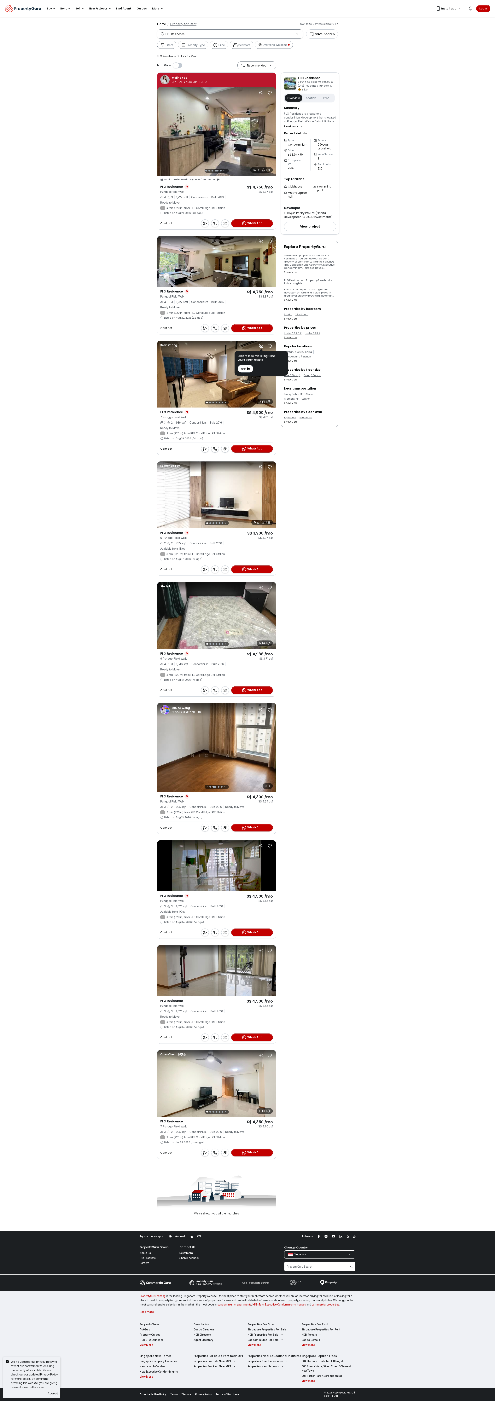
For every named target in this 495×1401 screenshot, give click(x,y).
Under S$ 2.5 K (292, 333)
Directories (201, 1324)
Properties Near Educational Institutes (274, 1356)
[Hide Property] (261, 93)
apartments (244, 1304)
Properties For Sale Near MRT (212, 1361)
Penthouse (306, 417)
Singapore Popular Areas (319, 1356)
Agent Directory (203, 1339)
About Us (145, 1252)
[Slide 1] (207, 402)
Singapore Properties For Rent (320, 1329)
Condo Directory (204, 1329)
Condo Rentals (310, 1339)
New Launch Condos (152, 1366)
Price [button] (326, 98)
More (156, 8)
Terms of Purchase (227, 1394)
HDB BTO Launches (152, 1339)
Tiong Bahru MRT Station (299, 394)
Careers (144, 1263)
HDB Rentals (309, 1334)
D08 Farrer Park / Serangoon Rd (321, 1375)
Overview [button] (293, 98)
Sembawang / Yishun (297, 356)
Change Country (296, 1247)
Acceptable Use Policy (153, 1394)
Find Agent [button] (123, 8)
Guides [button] (142, 8)
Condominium (299, 264)
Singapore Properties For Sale (267, 1329)
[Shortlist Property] (270, 93)
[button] (293, 126)
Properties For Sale (261, 1324)
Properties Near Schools (263, 1366)
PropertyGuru (149, 1324)
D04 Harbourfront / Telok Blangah (322, 1361)
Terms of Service (180, 1394)
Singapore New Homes (156, 1356)
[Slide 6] (216, 170)
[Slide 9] (226, 170)
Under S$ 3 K (312, 333)
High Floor (290, 417)
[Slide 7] (221, 170)
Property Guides (150, 1334)
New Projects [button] (98, 8)
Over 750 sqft (292, 375)
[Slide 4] (209, 170)
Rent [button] (63, 8)
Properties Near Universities (265, 1361)
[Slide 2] (210, 402)
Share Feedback (189, 1257)
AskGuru (145, 1329)
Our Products (148, 1257)
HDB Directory (202, 1334)
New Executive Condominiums (159, 1371)
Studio (288, 314)
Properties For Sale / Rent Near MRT (218, 1356)
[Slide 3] (206, 170)
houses (301, 1304)
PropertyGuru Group (154, 1247)
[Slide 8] (224, 170)
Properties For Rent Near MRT (212, 1366)
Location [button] (310, 98)
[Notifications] (471, 8)
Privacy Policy (49, 1374)
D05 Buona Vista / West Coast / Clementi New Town (326, 1368)
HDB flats (258, 1304)
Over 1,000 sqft (312, 375)
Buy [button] (49, 8)
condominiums (227, 1304)
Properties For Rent (314, 1324)
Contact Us (187, 1247)
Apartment (315, 264)
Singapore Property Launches (158, 1361)
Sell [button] (77, 8)
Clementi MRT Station (297, 398)
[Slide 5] (212, 170)
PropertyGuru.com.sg (153, 1296)
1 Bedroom (301, 314)
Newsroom (186, 1252)
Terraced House (313, 267)
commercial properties (325, 1304)
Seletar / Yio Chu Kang (298, 352)
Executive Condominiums (280, 1304)
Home (161, 24)
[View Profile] (183, 79)
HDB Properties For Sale (263, 1334)
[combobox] (230, 34)
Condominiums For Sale (263, 1339)
